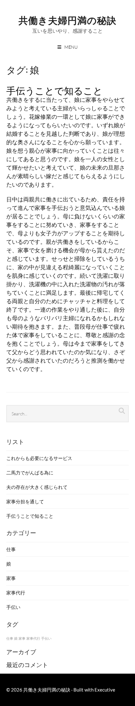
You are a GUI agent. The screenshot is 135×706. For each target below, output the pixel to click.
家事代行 (15, 592)
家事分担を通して (25, 501)
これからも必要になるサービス (39, 458)
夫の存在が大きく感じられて (37, 487)
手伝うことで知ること (54, 90)
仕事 (11, 549)
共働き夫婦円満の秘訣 (67, 20)
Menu (71, 47)
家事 (11, 578)
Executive (104, 689)
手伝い (13, 607)
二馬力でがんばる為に (29, 472)
